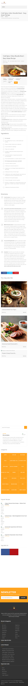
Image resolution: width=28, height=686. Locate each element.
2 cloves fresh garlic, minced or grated (12, 180)
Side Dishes (14, 478)
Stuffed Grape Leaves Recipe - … (8, 648)
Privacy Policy (21, 682)
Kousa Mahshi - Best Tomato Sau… (8, 654)
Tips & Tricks (4, 671)
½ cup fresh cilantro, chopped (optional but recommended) (13, 156)
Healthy (5, 478)
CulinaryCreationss (18, 680)
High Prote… (17, 630)
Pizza (5, 460)
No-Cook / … (4, 625)
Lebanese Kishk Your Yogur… (9, 309)
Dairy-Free (4, 632)
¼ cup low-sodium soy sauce (10, 163)
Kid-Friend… (4, 628)
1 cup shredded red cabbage (10, 146)
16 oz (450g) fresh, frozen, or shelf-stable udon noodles (14, 141)
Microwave (4, 627)
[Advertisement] (14, 38)
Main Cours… (17, 636)
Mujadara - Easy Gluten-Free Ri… (8, 650)
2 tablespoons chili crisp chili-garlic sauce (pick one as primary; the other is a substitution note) (15, 175)
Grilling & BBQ (14, 484)
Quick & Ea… (17, 627)
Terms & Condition (4, 682)
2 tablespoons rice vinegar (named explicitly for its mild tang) (15, 169)
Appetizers (5, 466)
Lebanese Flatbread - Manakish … (8, 661)
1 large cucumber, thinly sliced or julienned (13, 144)
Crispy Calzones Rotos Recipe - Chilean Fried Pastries (15, 504)
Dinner (14, 472)
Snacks (16, 634)
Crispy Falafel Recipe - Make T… (8, 656)
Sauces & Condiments (14, 466)
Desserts (4, 636)
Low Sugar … (17, 628)
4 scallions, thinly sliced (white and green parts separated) (14, 152)
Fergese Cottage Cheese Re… (9, 353)
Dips (23, 484)
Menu (3, 7)
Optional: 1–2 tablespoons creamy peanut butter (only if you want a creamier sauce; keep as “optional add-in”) (15, 184)
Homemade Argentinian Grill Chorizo (13, 527)
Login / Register (5, 675)
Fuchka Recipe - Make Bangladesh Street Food (16, 515)
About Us (2, 684)
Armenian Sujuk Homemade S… (10, 344)
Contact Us (4, 673)
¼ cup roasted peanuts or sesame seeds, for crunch (15, 158)
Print (16, 82)
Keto (23, 466)
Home (2, 16)
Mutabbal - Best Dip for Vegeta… (8, 659)
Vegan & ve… (17, 625)
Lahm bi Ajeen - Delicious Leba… (8, 652)
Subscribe (23, 597)
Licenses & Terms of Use (13, 682)
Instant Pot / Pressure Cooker (5, 472)
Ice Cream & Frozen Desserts (22, 460)
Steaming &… (4, 630)
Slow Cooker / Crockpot (14, 460)
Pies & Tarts (22, 478)
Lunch (16, 632)
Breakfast (4, 634)
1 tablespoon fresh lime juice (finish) (12, 187)
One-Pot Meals (5, 484)
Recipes (6, 16)
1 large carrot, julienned (9, 149)
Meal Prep (5, 61)
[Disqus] (14, 377)
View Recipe (7, 505)
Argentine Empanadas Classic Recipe (13, 534)
